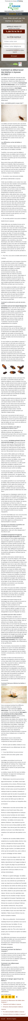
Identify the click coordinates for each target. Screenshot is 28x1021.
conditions (16, 50)
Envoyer (14, 56)
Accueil (3, 1019)
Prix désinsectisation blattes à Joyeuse (13, 1011)
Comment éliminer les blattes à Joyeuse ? (14, 1014)
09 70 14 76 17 (15, 31)
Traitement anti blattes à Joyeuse (12, 1004)
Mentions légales (11, 1019)
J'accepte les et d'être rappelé (15, 51)
